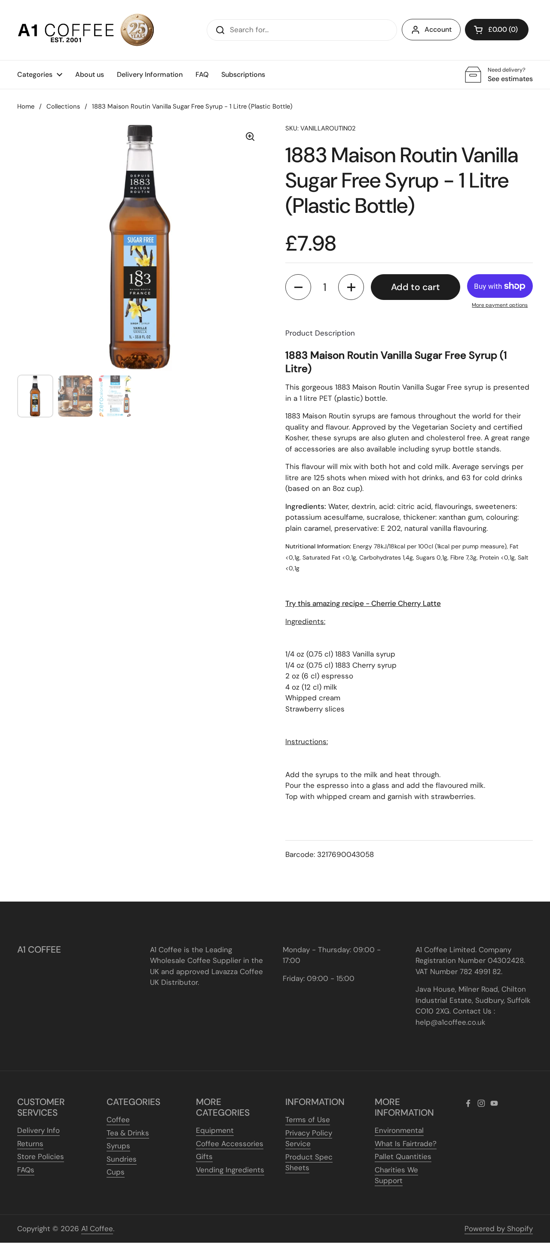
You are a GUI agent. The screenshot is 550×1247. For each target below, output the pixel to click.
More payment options (500, 305)
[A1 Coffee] (86, 30)
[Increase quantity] (351, 287)
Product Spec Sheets (309, 1162)
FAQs (25, 1169)
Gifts (204, 1156)
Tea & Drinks (128, 1133)
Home (25, 106)
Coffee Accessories (229, 1143)
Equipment (215, 1130)
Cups (116, 1172)
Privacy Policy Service (308, 1138)
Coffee (118, 1119)
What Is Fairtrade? (406, 1143)
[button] (497, 29)
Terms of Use (307, 1119)
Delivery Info (38, 1130)
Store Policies (40, 1156)
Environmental (399, 1130)
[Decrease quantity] (298, 287)
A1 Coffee (97, 1228)
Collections (63, 106)
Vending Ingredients (230, 1169)
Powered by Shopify (498, 1228)
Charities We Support (396, 1175)
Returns (30, 1143)
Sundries (122, 1159)
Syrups (118, 1145)
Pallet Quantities (403, 1156)
